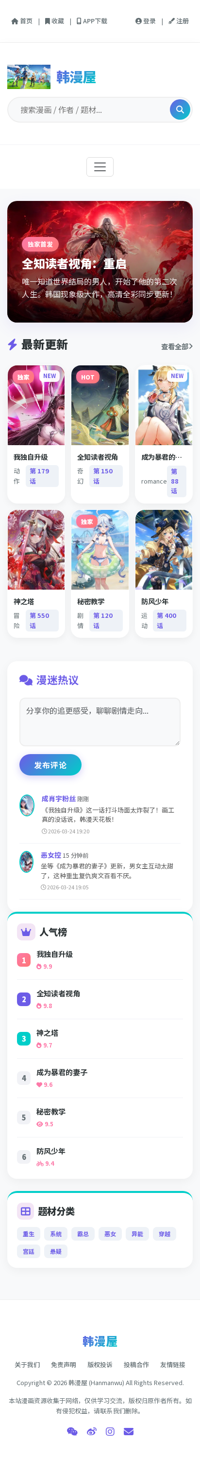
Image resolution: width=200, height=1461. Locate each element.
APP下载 (94, 20)
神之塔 (47, 1032)
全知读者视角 (58, 993)
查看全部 (174, 346)
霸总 (83, 1233)
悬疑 (56, 1251)
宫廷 (28, 1251)
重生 (28, 1233)
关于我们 (27, 1364)
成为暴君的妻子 (61, 1071)
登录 (149, 20)
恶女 (110, 1233)
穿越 (164, 1233)
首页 (25, 20)
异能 (137, 1233)
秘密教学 (51, 1111)
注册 (182, 20)
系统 (56, 1233)
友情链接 (172, 1364)
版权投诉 (100, 1364)
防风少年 (51, 1150)
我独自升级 (54, 953)
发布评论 (50, 765)
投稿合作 (136, 1364)
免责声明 (63, 1364)
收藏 (57, 20)
